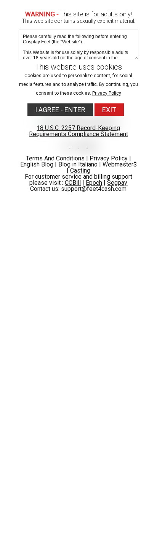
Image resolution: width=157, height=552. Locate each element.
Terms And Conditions (55, 158)
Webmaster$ (120, 164)
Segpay (117, 182)
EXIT (109, 110)
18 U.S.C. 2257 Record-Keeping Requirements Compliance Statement (78, 131)
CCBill (73, 182)
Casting (80, 170)
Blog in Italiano (78, 164)
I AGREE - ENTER (60, 110)
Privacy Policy (106, 93)
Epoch (94, 182)
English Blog (36, 164)
